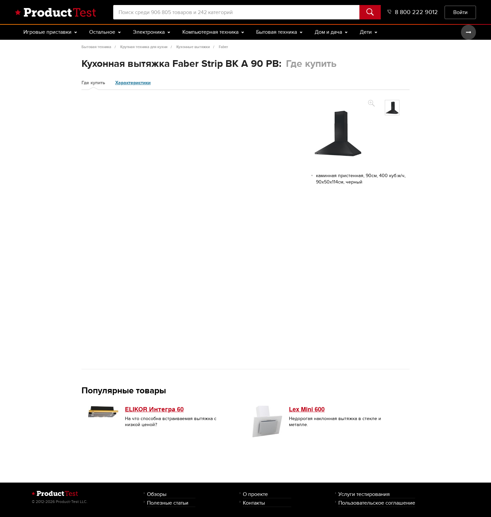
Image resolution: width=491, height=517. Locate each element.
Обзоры (156, 494)
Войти (460, 12)
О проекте (255, 494)
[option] (392, 107)
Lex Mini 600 (307, 409)
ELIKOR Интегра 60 (154, 409)
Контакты (254, 503)
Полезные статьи (167, 503)
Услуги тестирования (364, 494)
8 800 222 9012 (416, 12)
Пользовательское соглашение (376, 503)
